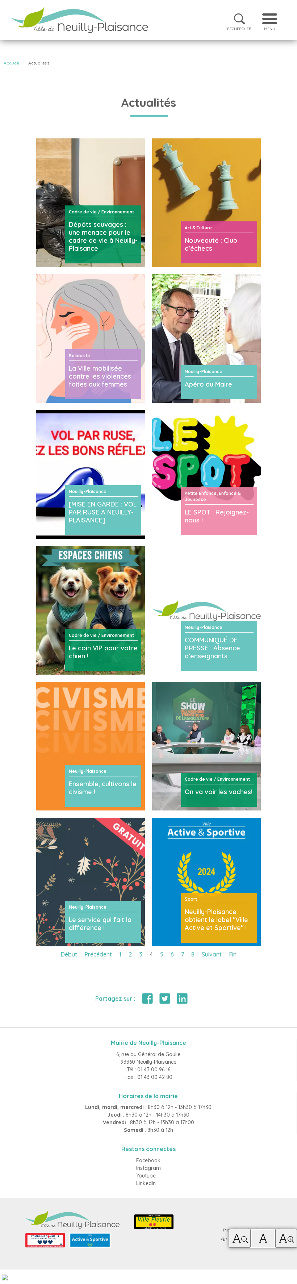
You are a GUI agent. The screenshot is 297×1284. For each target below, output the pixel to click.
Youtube (146, 1175)
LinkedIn (146, 1183)
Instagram (148, 1168)
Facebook (148, 1160)
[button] (240, 1238)
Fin (233, 954)
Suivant (212, 954)
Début (68, 954)
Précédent (98, 954)
